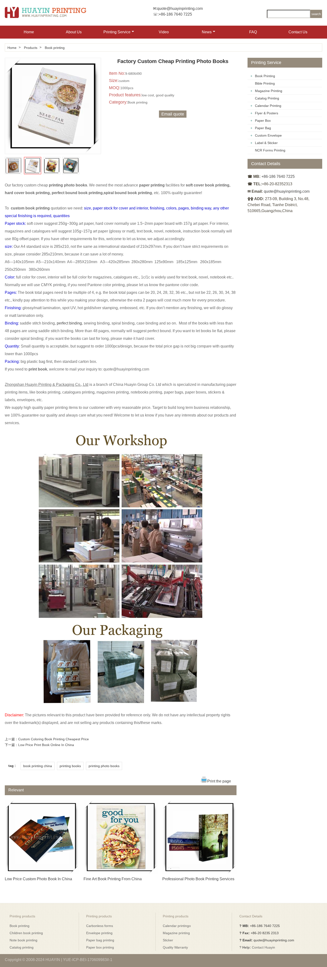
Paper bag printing (100, 940)
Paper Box (263, 120)
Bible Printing (265, 83)
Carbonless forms (99, 926)
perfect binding (69, 323)
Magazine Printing (268, 91)
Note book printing (23, 940)
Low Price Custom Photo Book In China (38, 879)
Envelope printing (99, 933)
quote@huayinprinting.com (180, 8)
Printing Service (116, 32)
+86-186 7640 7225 (175, 14)
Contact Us (297, 32)
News (207, 32)
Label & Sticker (266, 143)
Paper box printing (100, 947)
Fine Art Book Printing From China (113, 879)
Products (30, 48)
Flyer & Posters (266, 113)
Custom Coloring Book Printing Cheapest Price (53, 739)
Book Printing (265, 76)
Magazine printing (176, 933)
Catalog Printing (267, 98)
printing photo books (104, 766)
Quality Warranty (175, 947)
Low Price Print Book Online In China (46, 745)
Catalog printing (22, 947)
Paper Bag (263, 128)
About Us (74, 32)
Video (164, 32)
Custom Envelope (268, 135)
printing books (70, 766)
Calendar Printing (268, 106)
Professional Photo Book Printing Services (198, 879)
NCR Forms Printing (270, 150)
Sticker (168, 940)
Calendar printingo (177, 926)
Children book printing (26, 933)
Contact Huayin (263, 947)
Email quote (172, 114)
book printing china (37, 766)
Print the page (219, 781)
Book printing (55, 48)
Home (29, 32)
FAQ (253, 32)
